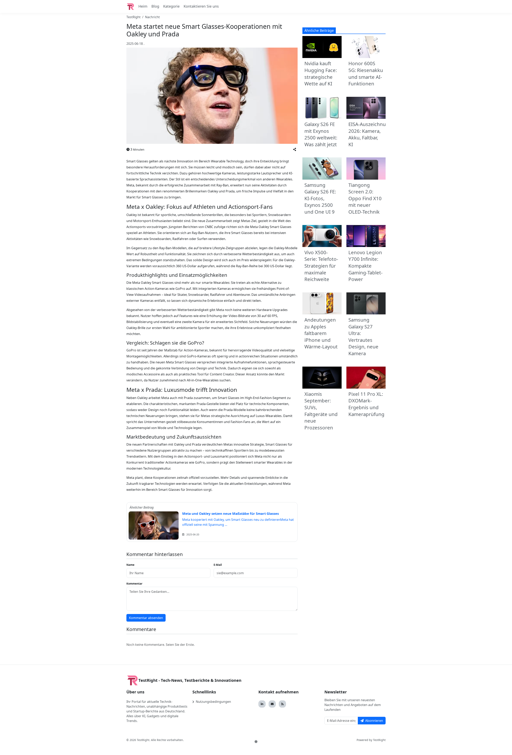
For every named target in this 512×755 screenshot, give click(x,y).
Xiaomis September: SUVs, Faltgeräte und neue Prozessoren (321, 411)
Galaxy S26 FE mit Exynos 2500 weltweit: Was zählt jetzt (320, 134)
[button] (295, 149)
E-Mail (218, 565)
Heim (142, 6)
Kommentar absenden (146, 618)
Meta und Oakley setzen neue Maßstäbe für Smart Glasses (230, 513)
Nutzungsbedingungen (213, 701)
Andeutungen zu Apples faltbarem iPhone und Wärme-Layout (321, 333)
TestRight (133, 17)
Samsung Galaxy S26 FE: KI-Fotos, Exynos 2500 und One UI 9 (320, 198)
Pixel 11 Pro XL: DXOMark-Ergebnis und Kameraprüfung (366, 404)
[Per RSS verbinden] (282, 704)
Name (130, 565)
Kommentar (134, 583)
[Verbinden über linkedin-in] (262, 704)
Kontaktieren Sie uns (201, 6)
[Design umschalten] (256, 741)
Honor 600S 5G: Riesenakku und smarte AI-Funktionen (365, 73)
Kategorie (171, 6)
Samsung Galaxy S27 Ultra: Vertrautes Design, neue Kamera (363, 336)
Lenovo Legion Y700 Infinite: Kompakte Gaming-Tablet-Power (365, 265)
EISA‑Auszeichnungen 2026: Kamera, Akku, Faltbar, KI (373, 134)
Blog (155, 6)
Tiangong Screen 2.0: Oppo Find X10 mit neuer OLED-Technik (365, 198)
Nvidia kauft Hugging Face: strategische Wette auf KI (320, 73)
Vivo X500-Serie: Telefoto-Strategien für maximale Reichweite (321, 265)
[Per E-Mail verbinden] (272, 704)
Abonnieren (374, 720)
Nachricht (152, 17)
